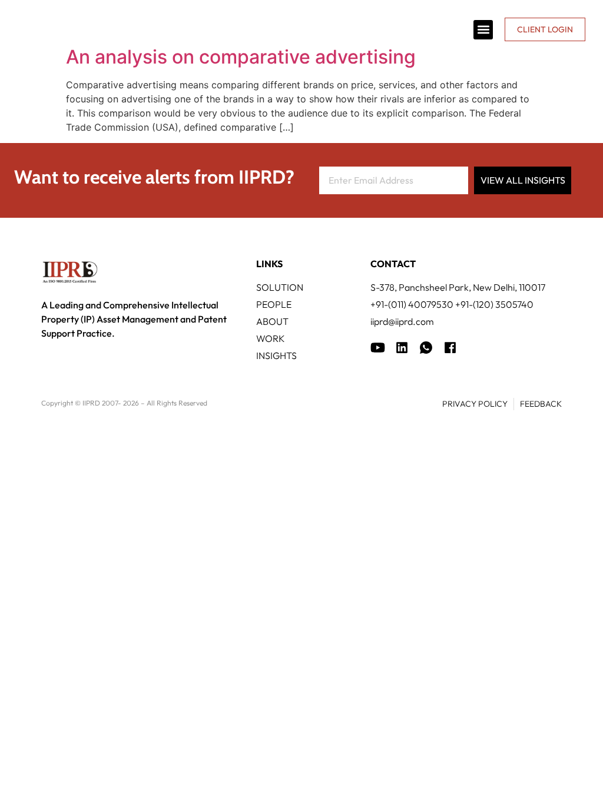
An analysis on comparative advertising (241, 56)
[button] (483, 29)
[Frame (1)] (402, 347)
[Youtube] (377, 347)
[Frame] (426, 347)
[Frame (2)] (450, 347)
